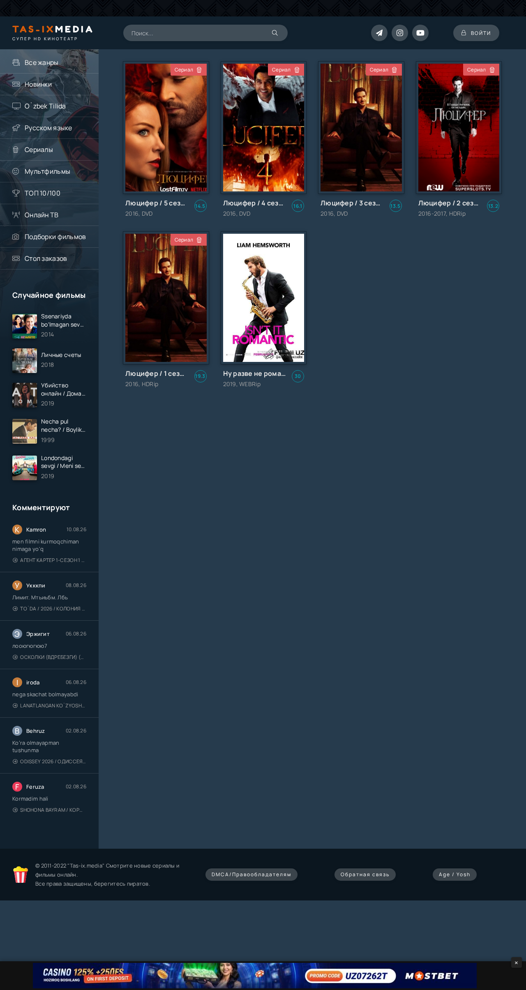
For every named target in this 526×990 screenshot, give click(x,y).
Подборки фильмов (55, 236)
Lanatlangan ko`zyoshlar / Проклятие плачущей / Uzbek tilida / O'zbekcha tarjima (53, 705)
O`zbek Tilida (45, 106)
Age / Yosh (455, 874)
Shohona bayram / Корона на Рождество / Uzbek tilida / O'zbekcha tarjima (53, 809)
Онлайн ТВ (42, 214)
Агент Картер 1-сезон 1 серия (53, 560)
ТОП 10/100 (42, 193)
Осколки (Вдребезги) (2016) (53, 657)
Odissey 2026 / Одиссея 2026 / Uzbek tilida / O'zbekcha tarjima (53, 761)
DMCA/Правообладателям (251, 874)
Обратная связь (365, 874)
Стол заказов (46, 258)
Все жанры (42, 62)
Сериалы (39, 149)
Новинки (38, 84)
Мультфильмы (47, 171)
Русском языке (48, 127)
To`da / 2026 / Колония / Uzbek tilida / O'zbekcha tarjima (53, 608)
